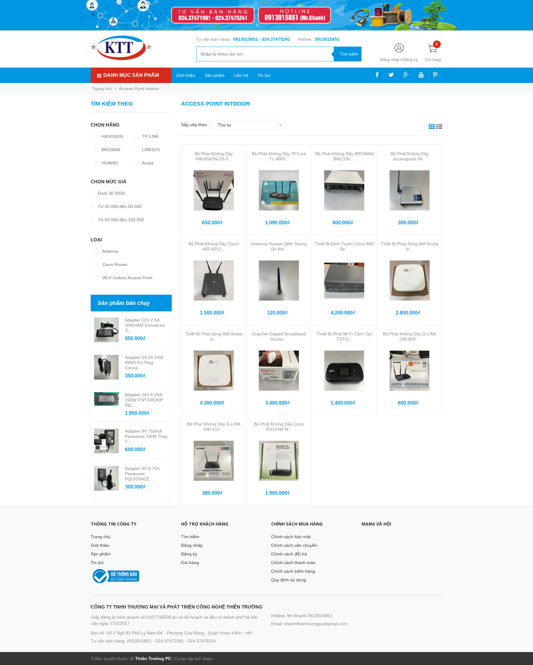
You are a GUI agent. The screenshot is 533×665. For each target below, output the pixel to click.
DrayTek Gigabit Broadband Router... (279, 336)
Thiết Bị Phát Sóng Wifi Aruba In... (409, 246)
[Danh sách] (439, 127)
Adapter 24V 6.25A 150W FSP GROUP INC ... (144, 400)
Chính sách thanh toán (293, 562)
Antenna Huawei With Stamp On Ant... (279, 246)
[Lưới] (432, 127)
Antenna (109, 251)
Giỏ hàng (190, 562)
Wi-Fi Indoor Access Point (126, 277)
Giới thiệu (185, 75)
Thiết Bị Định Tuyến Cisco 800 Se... (344, 246)
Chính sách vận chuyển (294, 545)
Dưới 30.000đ (111, 193)
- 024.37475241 (274, 39)
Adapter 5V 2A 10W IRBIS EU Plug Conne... (144, 362)
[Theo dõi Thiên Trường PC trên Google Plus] (406, 75)
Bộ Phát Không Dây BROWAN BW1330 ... (344, 156)
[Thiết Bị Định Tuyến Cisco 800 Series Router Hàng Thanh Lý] (344, 280)
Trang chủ (100, 536)
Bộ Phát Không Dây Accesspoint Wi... (409, 156)
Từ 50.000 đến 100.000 (120, 219)
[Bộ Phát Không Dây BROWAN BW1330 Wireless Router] (344, 190)
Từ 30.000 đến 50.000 (119, 206)
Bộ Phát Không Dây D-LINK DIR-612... (214, 427)
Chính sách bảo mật (291, 536)
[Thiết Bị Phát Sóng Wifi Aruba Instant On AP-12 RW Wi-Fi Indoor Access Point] (214, 370)
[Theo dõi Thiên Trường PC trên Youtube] (421, 75)
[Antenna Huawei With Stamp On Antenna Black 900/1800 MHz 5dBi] (279, 280)
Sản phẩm (215, 75)
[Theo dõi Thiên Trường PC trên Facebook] (377, 75)
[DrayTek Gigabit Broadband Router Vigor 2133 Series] (279, 370)
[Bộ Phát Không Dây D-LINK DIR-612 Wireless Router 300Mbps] (214, 460)
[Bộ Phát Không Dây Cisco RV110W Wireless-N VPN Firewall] (279, 460)
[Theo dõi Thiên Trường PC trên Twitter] (391, 75)
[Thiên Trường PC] (121, 47)
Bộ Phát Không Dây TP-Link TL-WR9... (279, 156)
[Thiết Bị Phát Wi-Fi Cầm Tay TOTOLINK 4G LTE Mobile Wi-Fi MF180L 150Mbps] (344, 370)
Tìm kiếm (190, 536)
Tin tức (264, 75)
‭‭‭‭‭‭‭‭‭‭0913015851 (327, 39)
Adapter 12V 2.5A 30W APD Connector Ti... (145, 325)
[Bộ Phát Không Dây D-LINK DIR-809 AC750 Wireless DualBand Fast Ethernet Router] (409, 370)
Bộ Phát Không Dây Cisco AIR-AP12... (213, 246)
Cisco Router (114, 264)
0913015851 (246, 39)
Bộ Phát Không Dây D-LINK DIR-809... (409, 336)
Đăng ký (410, 59)
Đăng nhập (389, 59)
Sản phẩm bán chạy (124, 303)
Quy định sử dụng (288, 579)
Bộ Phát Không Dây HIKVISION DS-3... (214, 156)
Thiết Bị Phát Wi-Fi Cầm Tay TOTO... (344, 336)
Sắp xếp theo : (195, 124)
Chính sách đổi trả (289, 553)
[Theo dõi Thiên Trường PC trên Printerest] (435, 75)
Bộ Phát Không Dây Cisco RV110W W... (279, 427)
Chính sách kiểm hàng (293, 571)
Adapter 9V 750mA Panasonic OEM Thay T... (146, 436)
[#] (266, 15)
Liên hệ (241, 75)
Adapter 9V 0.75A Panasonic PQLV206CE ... (142, 473)
